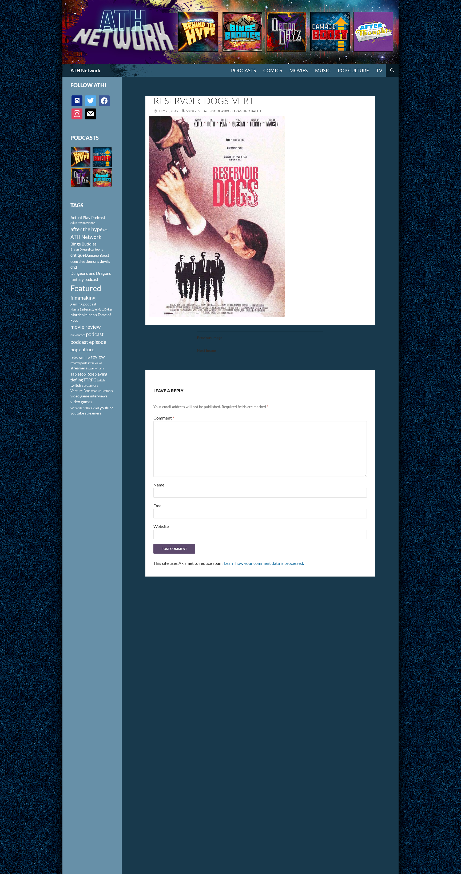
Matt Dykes (105, 309)
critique (77, 255)
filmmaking (83, 298)
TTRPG (90, 379)
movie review (85, 327)
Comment (163, 417)
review (98, 357)
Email (158, 505)
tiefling (76, 379)
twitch (101, 380)
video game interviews (88, 396)
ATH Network (85, 70)
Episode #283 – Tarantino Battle (235, 111)
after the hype (86, 229)
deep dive (77, 261)
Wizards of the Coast (84, 408)
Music (323, 70)
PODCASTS (243, 70)
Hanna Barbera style (83, 309)
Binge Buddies (83, 243)
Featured (85, 288)
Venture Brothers (102, 391)
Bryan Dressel (80, 249)
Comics (272, 70)
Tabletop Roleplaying (88, 374)
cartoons (96, 249)
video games (81, 402)
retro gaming (80, 357)
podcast (95, 334)
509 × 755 (193, 111)
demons (92, 261)
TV (379, 70)
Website (161, 526)
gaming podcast (83, 304)
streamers (78, 368)
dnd (73, 267)
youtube (106, 407)
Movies (298, 70)
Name (158, 484)
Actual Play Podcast (87, 217)
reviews (97, 363)
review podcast (81, 363)
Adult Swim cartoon (82, 222)
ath (105, 230)
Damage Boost (97, 255)
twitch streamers (84, 385)
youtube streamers (85, 413)
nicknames (77, 335)
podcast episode (88, 342)
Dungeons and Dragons (90, 273)
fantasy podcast (84, 279)
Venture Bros (80, 391)
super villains (96, 368)
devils (105, 261)
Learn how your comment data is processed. (264, 563)
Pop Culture (353, 70)
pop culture (82, 349)
